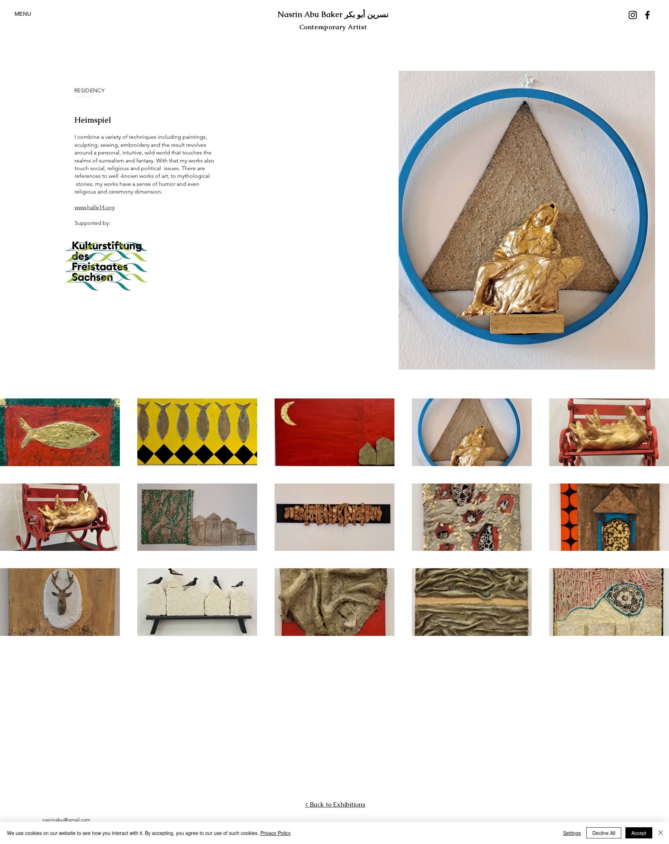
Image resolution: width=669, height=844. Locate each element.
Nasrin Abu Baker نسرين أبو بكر (333, 14)
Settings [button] (572, 832)
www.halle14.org (95, 207)
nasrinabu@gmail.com (66, 819)
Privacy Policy (275, 832)
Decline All (603, 832)
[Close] (660, 832)
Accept (638, 832)
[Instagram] (632, 15)
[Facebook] (647, 15)
